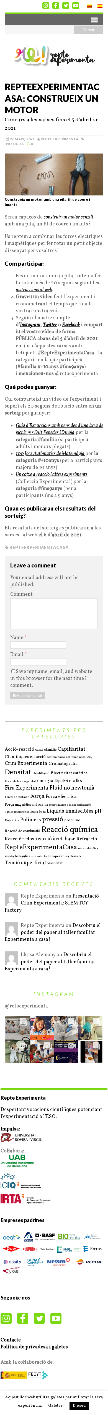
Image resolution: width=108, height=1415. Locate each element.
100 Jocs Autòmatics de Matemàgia (50, 453)
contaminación (76, 757)
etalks (75, 781)
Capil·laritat (71, 749)
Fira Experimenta (26, 788)
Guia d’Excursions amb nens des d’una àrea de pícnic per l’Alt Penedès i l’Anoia (59, 429)
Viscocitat (55, 863)
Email (17, 654)
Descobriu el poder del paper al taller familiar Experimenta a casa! (53, 932)
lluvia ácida (38, 812)
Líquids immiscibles (70, 811)
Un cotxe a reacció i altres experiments (52, 474)
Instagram (30, 324)
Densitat (18, 772)
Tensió (75, 856)
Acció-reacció (19, 749)
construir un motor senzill (68, 217)
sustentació (39, 857)
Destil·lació (41, 773)
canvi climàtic (45, 749)
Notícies (15, 144)
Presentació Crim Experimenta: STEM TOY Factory (52, 903)
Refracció (86, 839)
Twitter (50, 324)
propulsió (72, 820)
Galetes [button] (55, 1406)
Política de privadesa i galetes (34, 1347)
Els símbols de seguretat (20, 781)
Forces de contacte (17, 797)
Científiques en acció (25, 757)
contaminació (56, 757)
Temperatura (58, 856)
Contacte (11, 1340)
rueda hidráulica (17, 856)
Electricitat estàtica (69, 773)
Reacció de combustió (22, 831)
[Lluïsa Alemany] (11, 961)
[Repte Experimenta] (54, 56)
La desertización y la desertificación (67, 805)
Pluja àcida (12, 821)
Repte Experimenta (59, 139)
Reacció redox (19, 839)
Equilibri (61, 781)
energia (45, 781)
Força (37, 796)
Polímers (30, 819)
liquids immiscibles (17, 812)
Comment (21, 594)
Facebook (71, 324)
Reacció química (69, 830)
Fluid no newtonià (71, 788)
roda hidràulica (88, 849)
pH (98, 811)
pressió (52, 819)
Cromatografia (63, 764)
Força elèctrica (61, 796)
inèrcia (37, 804)
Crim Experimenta (26, 763)
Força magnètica (18, 804)
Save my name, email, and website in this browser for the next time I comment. (51, 678)
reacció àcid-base (55, 839)
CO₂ (89, 757)
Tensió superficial (25, 862)
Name (17, 637)
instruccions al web (34, 289)
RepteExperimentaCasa (39, 547)
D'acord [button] (79, 1405)
